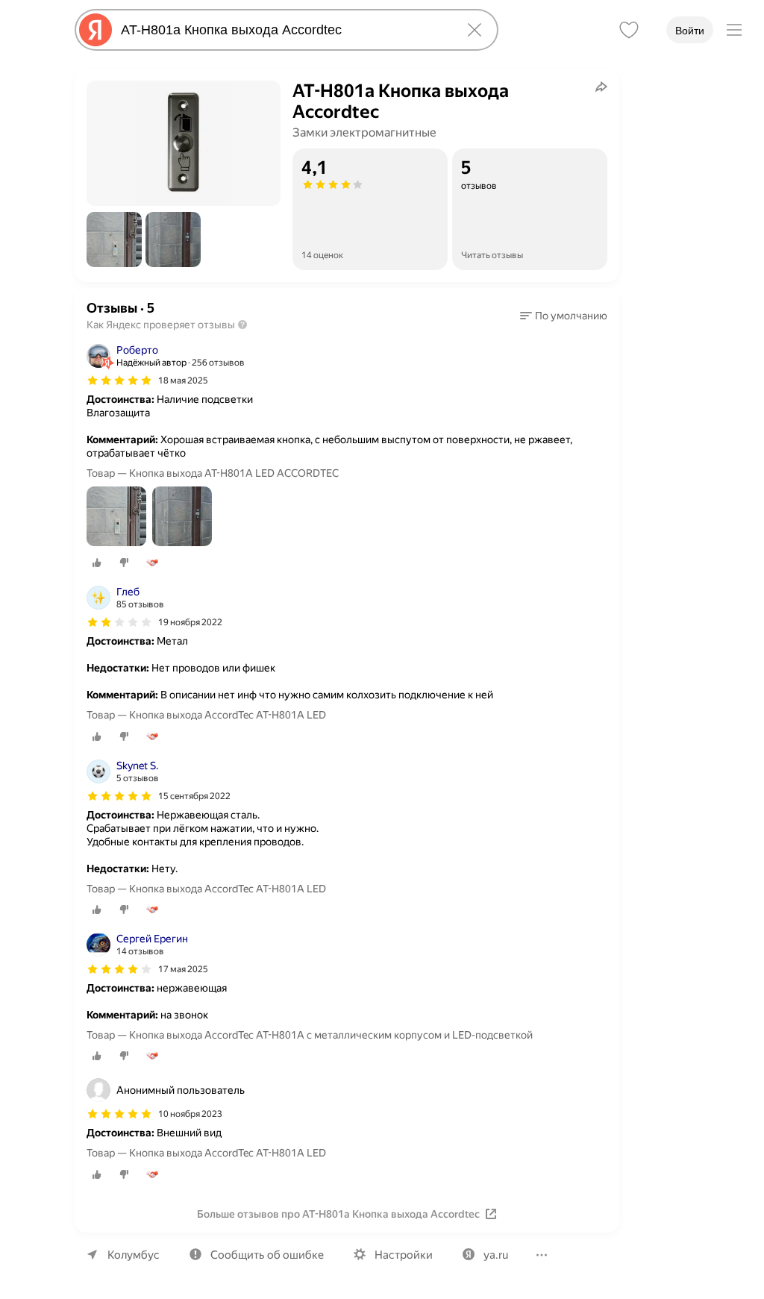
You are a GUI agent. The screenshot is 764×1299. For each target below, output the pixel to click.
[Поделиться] (601, 87)
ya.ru (495, 1255)
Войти (689, 31)
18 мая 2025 (183, 380)
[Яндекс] (95, 29)
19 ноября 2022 (190, 622)
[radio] (97, 562)
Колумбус (133, 1255)
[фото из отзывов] (116, 517)
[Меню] (734, 30)
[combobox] (283, 29)
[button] (114, 239)
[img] (119, 380)
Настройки (404, 1255)
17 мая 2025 (183, 969)
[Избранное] (629, 29)
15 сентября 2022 (194, 796)
